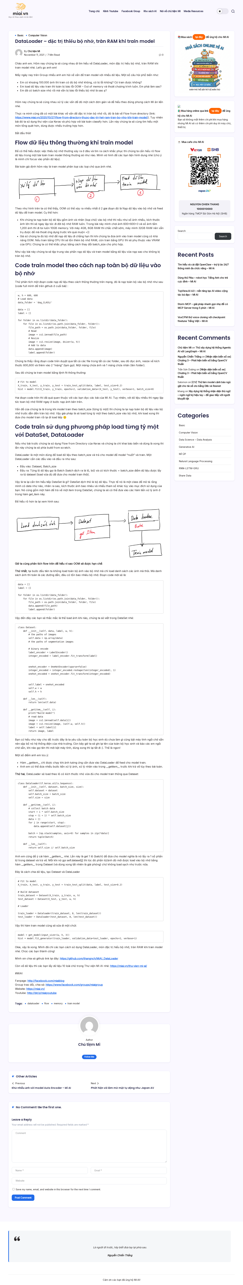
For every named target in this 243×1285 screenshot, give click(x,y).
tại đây (199, 37)
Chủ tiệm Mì (34, 51)
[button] (223, 11)
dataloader (33, 1003)
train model (74, 1003)
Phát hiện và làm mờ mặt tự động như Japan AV (122, 1088)
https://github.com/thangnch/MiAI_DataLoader (89, 958)
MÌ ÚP (182, 454)
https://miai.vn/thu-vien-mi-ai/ (128, 966)
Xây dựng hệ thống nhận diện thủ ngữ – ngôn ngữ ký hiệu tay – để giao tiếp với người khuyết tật (204, 395)
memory (58, 1003)
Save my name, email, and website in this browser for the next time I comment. (58, 1189)
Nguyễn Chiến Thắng (189, 356)
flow (46, 1003)
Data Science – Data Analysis (195, 439)
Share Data (185, 475)
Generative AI (186, 446)
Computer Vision (188, 432)
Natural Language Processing (195, 461)
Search (182, 230)
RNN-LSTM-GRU (189, 468)
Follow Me (89, 1057)
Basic (182, 425)
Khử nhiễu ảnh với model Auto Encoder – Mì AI (41, 1088)
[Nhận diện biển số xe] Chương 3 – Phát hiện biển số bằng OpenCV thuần (204, 360)
